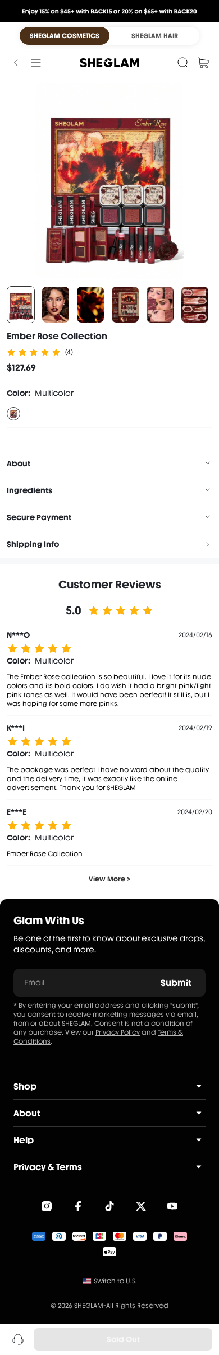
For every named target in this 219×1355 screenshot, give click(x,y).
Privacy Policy (117, 1032)
